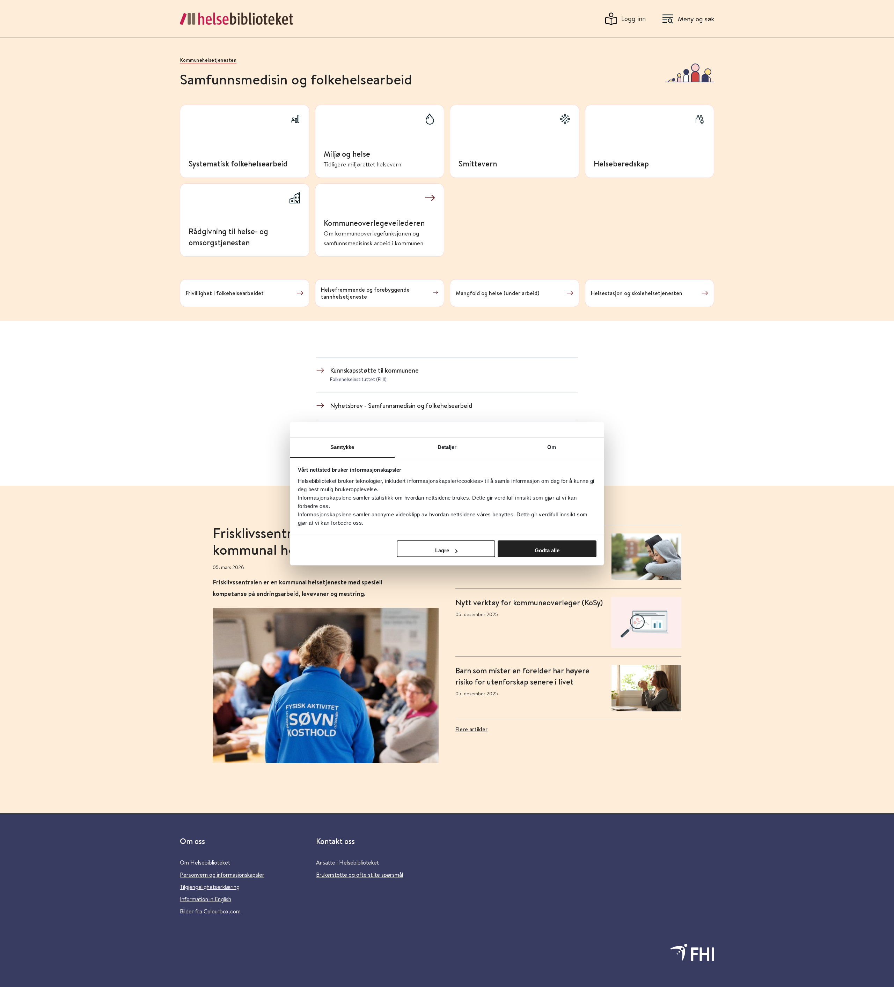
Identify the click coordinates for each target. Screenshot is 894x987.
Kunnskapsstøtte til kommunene (374, 370)
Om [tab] (551, 447)
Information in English (205, 899)
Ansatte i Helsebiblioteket (347, 862)
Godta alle (547, 550)
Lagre (442, 550)
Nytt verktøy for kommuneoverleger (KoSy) (529, 602)
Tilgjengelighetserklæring (210, 886)
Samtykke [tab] (342, 447)
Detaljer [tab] (447, 447)
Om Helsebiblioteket (205, 862)
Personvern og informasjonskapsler (222, 874)
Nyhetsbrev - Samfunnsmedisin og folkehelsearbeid (401, 405)
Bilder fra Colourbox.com (210, 911)
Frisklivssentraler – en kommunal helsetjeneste (287, 541)
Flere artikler (471, 729)
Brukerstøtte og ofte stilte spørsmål (359, 874)
